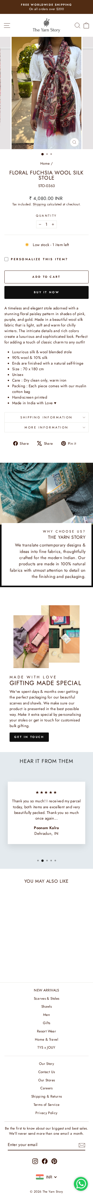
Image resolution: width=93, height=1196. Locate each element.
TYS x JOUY (46, 1047)
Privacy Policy (46, 1112)
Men (46, 1014)
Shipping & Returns (46, 1096)
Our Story (46, 1063)
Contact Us (46, 1071)
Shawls (46, 1006)
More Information (46, 427)
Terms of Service (47, 1104)
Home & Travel (46, 1039)
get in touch (29, 737)
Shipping (39, 204)
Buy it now (46, 292)
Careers (46, 1088)
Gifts (46, 1022)
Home (45, 163)
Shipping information (46, 417)
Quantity (46, 215)
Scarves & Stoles (46, 998)
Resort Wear (46, 1031)
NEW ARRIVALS (46, 990)
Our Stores (46, 1080)
